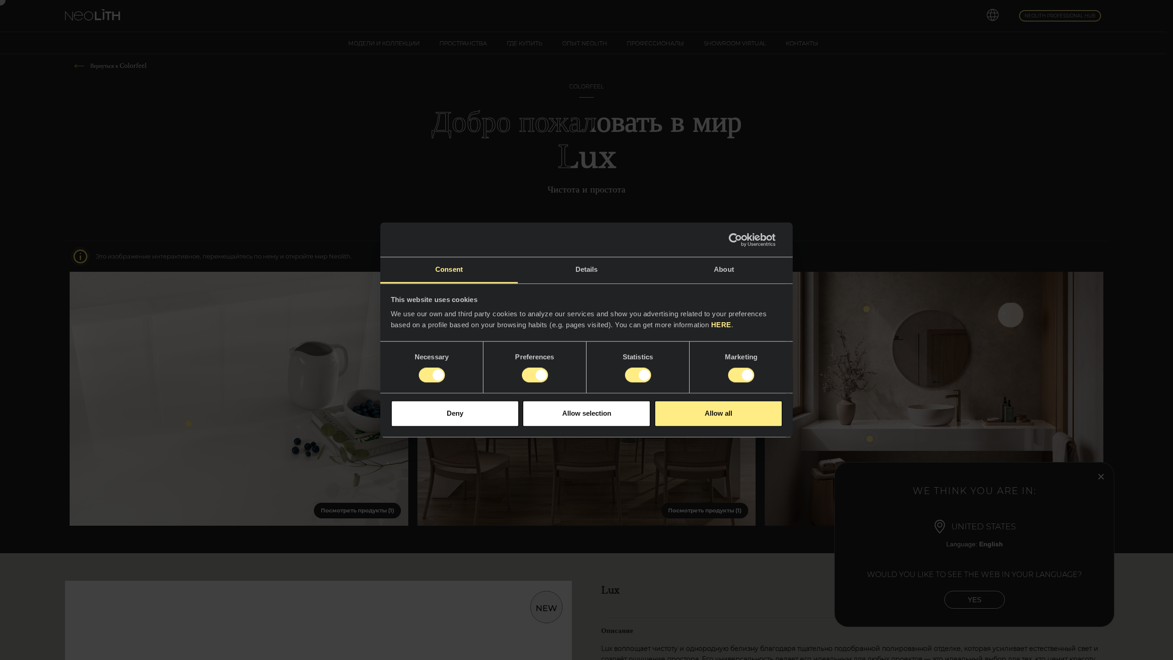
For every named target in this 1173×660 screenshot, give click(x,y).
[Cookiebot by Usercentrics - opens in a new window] (742, 240)
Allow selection (586, 413)
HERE (721, 325)
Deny (455, 413)
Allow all (718, 413)
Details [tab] (587, 269)
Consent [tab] (449, 269)
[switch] (535, 375)
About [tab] (724, 269)
